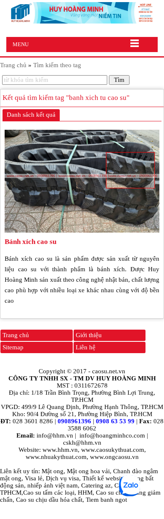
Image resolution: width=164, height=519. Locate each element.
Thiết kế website (103, 478)
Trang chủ (16, 335)
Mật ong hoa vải (88, 471)
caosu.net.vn (108, 371)
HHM (85, 492)
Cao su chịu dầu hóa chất (49, 499)
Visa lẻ (33, 478)
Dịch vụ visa (62, 478)
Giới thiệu (89, 335)
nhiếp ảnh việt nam (52, 485)
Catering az (96, 485)
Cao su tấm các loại (48, 492)
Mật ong (52, 471)
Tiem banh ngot (106, 499)
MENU (21, 44)
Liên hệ (85, 347)
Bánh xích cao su (30, 242)
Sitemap (13, 347)
